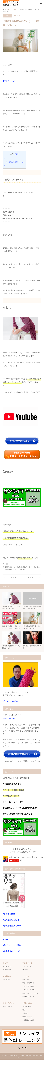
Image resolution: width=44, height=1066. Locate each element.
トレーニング (14, 567)
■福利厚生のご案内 (11, 920)
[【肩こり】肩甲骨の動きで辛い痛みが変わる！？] (31, 577)
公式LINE (25, 1013)
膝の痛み (36, 567)
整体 (24, 569)
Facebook (22, 1047)
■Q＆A (5, 939)
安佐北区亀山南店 (28, 986)
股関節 (7, 567)
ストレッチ (18, 569)
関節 (20, 567)
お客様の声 (6, 979)
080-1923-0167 (10, 718)
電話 (23, 1010)
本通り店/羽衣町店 (28, 983)
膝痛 (7, 15)
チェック (11, 569)
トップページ (7, 966)
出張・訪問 (25, 979)
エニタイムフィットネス (30, 993)
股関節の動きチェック (15, 162)
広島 (6, 569)
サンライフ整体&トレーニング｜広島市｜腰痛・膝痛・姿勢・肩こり (22, 1055)
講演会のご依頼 (27, 1017)
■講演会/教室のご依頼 (12, 926)
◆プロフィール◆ (9, 81)
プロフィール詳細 (10, 701)
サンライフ (29, 567)
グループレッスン (28, 996)
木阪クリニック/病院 (28, 989)
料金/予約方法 (7, 1006)
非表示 (16, 154)
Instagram (25, 1047)
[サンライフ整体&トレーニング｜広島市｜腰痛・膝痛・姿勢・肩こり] (11, 3)
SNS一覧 (25, 969)
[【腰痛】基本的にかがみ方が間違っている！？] (12, 577)
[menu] (40, 3)
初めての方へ (7, 969)
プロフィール (26, 966)
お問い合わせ (26, 1006)
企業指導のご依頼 (28, 1020)
